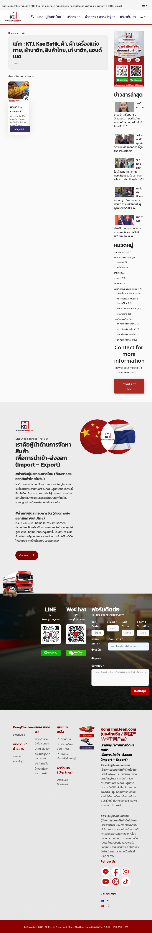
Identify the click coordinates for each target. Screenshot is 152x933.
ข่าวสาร (117, 272)
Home (11, 33)
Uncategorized (121, 252)
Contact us (129, 386)
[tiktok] (126, 881)
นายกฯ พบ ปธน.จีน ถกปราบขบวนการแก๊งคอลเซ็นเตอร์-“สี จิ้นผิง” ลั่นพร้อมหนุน (128, 226)
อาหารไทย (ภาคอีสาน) (126, 329)
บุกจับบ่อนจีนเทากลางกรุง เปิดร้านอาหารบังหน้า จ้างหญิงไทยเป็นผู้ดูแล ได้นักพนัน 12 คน (128, 198)
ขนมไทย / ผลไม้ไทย (122, 257)
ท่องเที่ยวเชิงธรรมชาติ (127, 293)
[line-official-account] (106, 871)
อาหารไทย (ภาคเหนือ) (126, 334)
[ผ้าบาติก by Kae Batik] (18, 91)
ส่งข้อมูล (140, 691)
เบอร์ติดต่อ (125, 624)
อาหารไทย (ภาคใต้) (125, 339)
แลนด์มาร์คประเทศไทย (126, 308)
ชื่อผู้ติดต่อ (95, 624)
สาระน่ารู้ (117, 278)
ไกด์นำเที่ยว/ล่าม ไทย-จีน (41, 771)
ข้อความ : (96, 666)
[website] (116, 881)
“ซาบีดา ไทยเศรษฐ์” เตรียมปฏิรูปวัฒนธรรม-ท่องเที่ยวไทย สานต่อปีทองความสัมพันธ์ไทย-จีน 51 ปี (129, 114)
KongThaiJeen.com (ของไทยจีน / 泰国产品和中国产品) (98, 927)
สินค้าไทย (118, 283)
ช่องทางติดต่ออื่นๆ (143, 624)
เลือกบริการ (114, 639)
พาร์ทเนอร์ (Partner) (62, 782)
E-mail (111, 622)
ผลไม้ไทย (121, 267)
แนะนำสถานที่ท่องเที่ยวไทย (125, 288)
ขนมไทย (120, 262)
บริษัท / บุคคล (95, 641)
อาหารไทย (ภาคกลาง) (126, 323)
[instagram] (126, 871)
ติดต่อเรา (24, 555)
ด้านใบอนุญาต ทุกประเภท (42, 756)
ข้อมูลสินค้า (20, 129)
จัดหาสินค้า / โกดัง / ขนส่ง (42, 741)
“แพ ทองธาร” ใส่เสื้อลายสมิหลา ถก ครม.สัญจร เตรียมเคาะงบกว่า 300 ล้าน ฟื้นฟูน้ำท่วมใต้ (128, 169)
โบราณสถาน (122, 313)
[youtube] (106, 881)
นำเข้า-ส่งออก (42, 749)
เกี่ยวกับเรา (19, 735)
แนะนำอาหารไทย (121, 319)
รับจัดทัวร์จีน (41, 764)
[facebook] (116, 871)
